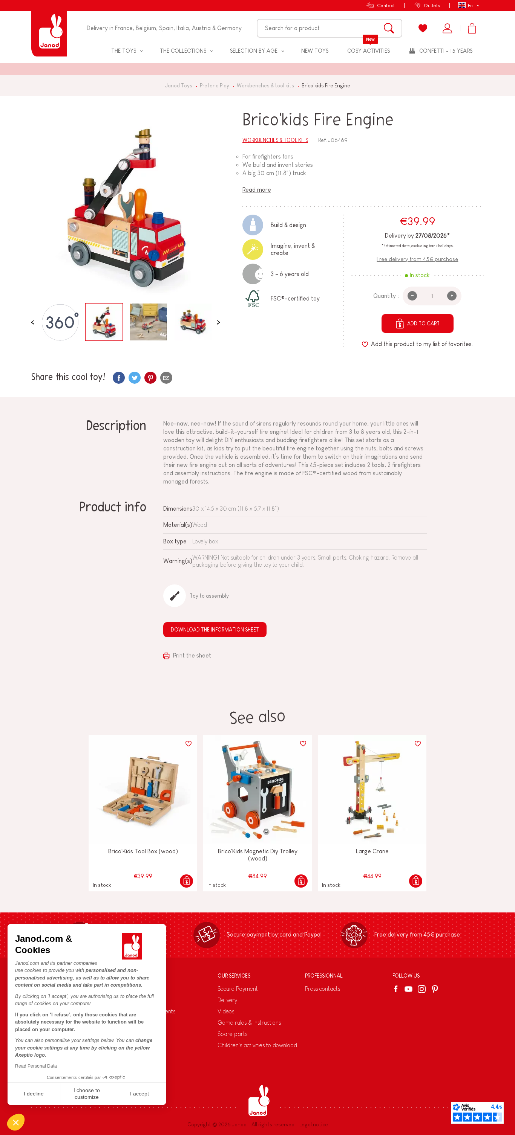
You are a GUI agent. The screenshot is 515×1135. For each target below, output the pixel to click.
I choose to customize (87, 1093)
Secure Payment (238, 988)
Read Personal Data (36, 1066)
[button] (16, 1122)
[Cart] (472, 28)
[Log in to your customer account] (447, 28)
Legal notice (313, 1124)
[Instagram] (421, 989)
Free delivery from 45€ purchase (417, 259)
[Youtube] (408, 989)
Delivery (227, 1000)
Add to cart (423, 323)
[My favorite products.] (423, 28)
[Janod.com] (49, 28)
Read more (256, 189)
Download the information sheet (215, 630)
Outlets (432, 5)
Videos (226, 1011)
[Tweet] (135, 378)
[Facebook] (397, 989)
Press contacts (322, 988)
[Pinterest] (150, 378)
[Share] (119, 378)
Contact (386, 5)
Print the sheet (191, 655)
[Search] (389, 28)
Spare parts (232, 1034)
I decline (34, 1094)
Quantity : (386, 296)
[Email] (166, 378)
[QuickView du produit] (186, 881)
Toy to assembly (209, 596)
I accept (139, 1094)
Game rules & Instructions (249, 1022)
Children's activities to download (257, 1045)
